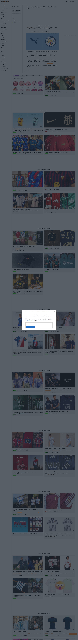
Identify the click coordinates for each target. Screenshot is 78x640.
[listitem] (39, 324)
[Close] (54, 312)
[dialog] (39, 320)
